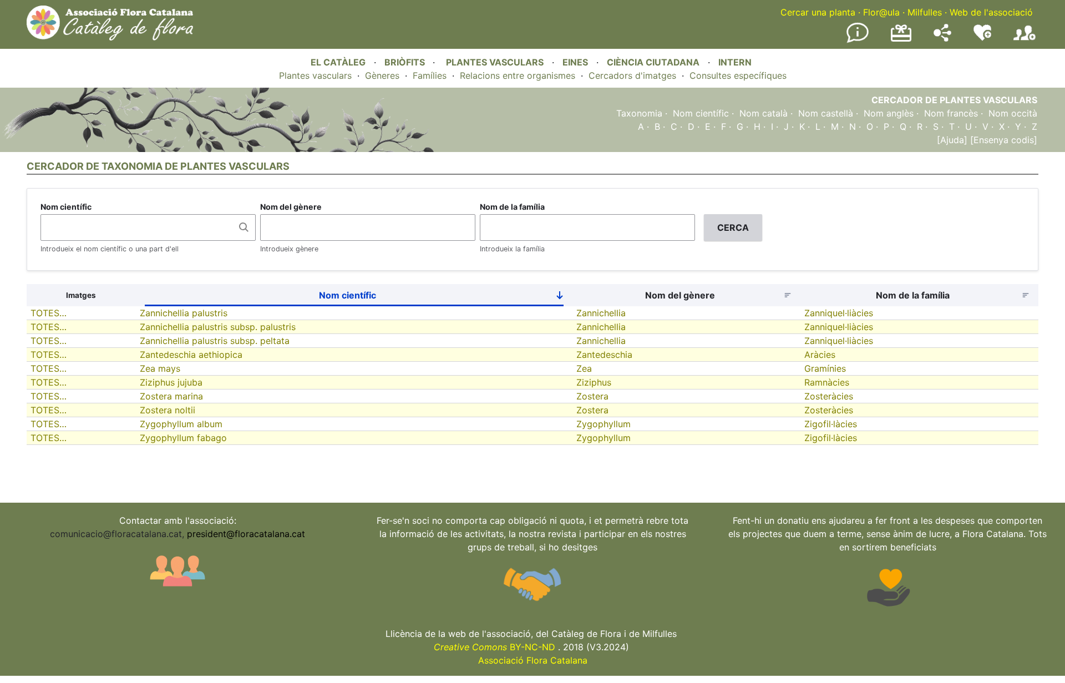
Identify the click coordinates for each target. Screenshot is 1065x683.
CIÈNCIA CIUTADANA (653, 62)
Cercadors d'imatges (632, 75)
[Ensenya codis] (1002, 139)
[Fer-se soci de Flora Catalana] (1024, 40)
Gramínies (825, 368)
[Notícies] (857, 40)
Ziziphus (593, 382)
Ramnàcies (826, 382)
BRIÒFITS (405, 62)
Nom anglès (889, 113)
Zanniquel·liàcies (838, 312)
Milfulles (924, 12)
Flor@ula (881, 12)
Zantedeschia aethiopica (191, 354)
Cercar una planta (817, 12)
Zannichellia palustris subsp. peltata (215, 340)
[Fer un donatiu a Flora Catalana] (901, 39)
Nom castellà (825, 113)
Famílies (430, 75)
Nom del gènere (291, 206)
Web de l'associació (991, 12)
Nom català (763, 113)
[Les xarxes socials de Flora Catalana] (942, 38)
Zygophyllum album (181, 423)
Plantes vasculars (315, 75)
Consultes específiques (738, 75)
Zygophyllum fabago (183, 437)
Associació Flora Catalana (532, 660)
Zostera (592, 396)
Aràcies (819, 354)
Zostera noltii (167, 410)
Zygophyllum (603, 423)
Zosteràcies (828, 396)
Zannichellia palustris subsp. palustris (218, 326)
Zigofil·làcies (830, 423)
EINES (575, 62)
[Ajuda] (952, 139)
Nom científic (701, 113)
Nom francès (951, 113)
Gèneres (382, 75)
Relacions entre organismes (517, 75)
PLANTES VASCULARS (495, 62)
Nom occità (1012, 113)
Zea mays (160, 368)
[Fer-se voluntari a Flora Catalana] (982, 38)
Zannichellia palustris (183, 312)
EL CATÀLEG (338, 62)
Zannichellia (601, 312)
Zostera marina (171, 396)
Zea (584, 368)
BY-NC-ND (494, 646)
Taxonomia (639, 113)
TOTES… (49, 312)
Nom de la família (512, 206)
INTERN (735, 62)
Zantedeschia (604, 354)
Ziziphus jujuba (171, 382)
